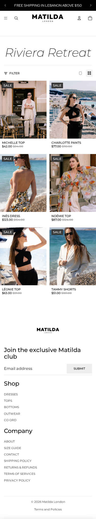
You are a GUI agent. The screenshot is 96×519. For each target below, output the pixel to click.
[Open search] (16, 18)
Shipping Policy (18, 461)
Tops (8, 400)
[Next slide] (90, 5)
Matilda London (53, 502)
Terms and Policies (48, 509)
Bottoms (11, 407)
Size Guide (12, 448)
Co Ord (10, 420)
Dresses (11, 394)
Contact (11, 454)
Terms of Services (19, 474)
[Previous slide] (5, 5)
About (9, 441)
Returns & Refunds (20, 467)
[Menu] (5, 18)
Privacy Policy (17, 480)
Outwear (12, 413)
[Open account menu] (79, 18)
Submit (79, 368)
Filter (14, 73)
